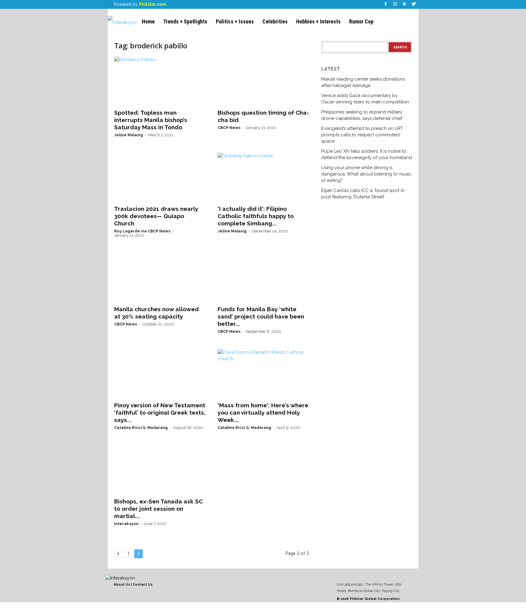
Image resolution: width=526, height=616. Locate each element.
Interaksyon (126, 523)
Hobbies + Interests (318, 21)
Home (148, 21)
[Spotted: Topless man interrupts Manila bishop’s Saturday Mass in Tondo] (159, 81)
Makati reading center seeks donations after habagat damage (363, 82)
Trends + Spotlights (185, 21)
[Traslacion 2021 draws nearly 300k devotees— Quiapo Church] (159, 177)
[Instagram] (395, 4)
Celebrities (275, 21)
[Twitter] (414, 4)
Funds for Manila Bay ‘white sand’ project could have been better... (261, 316)
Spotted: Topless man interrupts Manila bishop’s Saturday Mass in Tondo (150, 120)
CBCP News (229, 127)
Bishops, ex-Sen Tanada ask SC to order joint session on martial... (158, 508)
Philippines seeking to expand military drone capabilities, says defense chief (361, 115)
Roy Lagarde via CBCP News (142, 231)
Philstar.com (152, 4)
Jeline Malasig (128, 135)
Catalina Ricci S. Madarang (141, 427)
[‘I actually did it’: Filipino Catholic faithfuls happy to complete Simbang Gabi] (263, 177)
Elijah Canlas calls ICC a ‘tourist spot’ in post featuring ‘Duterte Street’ (363, 194)
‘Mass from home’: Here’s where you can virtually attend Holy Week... (263, 412)
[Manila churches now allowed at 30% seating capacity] (159, 277)
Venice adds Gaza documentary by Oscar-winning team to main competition (365, 99)
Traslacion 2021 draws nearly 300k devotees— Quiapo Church (156, 216)
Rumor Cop (361, 21)
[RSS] (404, 4)
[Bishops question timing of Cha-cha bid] (263, 81)
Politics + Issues (235, 21)
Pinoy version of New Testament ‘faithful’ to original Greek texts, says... (159, 412)
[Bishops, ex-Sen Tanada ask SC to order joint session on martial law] (159, 469)
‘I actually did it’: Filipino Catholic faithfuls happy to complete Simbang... (256, 216)
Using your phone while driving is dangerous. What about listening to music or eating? (366, 174)
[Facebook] (385, 4)
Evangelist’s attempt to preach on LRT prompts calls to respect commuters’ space (362, 135)
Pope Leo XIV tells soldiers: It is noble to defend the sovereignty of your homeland (366, 154)
